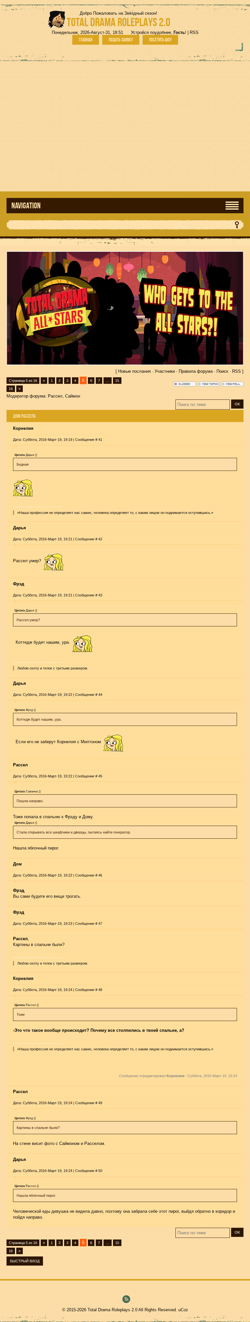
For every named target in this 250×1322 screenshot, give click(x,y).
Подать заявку (121, 39)
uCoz (183, 1309)
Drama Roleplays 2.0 (118, 22)
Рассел (55, 396)
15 (117, 381)
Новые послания (134, 371)
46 (100, 875)
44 (100, 695)
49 (100, 1103)
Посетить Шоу (160, 39)
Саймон (72, 396)
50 (100, 1171)
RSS (194, 32)
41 (100, 440)
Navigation (26, 205)
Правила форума (196, 371)
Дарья (19, 527)
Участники (165, 371)
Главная (85, 39)
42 (100, 539)
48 (100, 990)
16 (11, 389)
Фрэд (18, 583)
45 (100, 776)
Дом (17, 864)
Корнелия (23, 428)
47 (100, 923)
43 (100, 595)
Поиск (222, 371)
